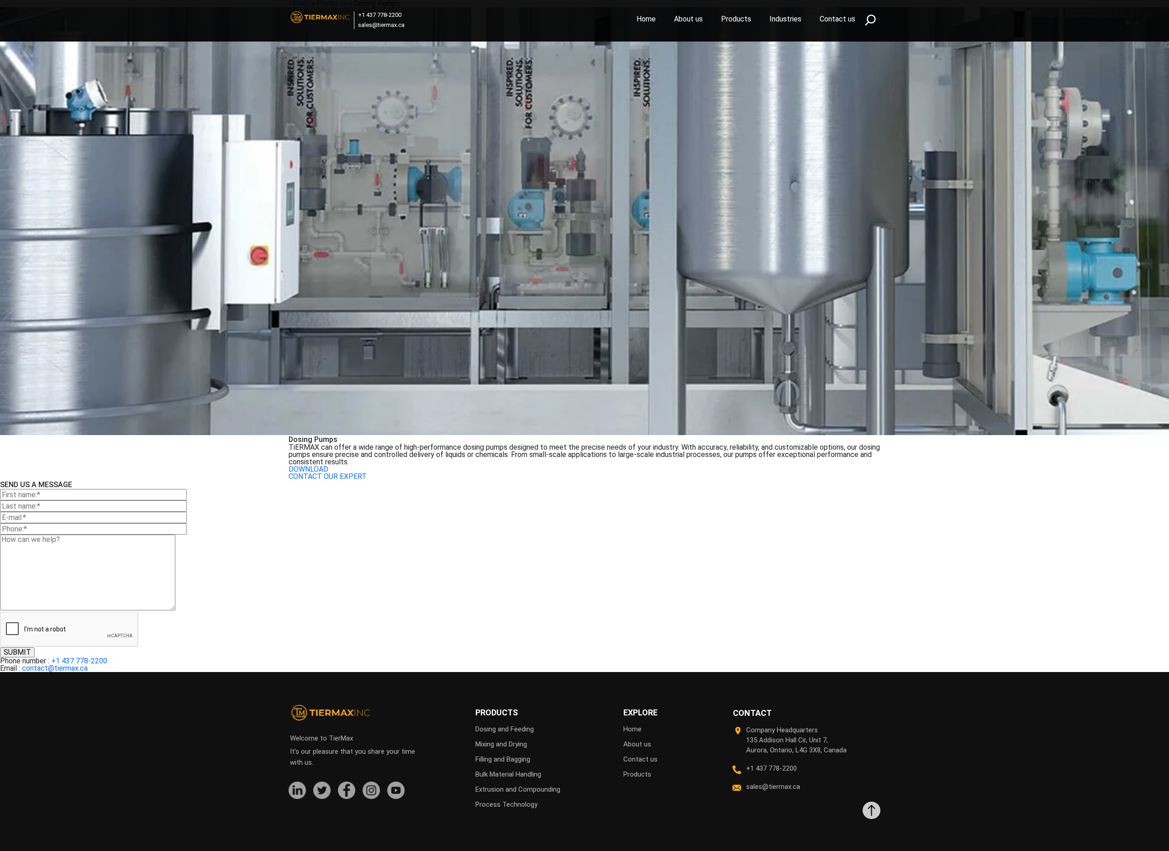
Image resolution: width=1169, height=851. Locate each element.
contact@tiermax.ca (55, 668)
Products (736, 19)
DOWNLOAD (308, 469)
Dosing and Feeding (504, 729)
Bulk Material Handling (508, 774)
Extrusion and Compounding (517, 789)
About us (688, 19)
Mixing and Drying (501, 744)
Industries (785, 19)
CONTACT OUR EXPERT (328, 476)
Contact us (837, 19)
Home (646, 19)
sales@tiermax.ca (381, 24)
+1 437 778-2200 (379, 14)
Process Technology (506, 804)
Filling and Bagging (502, 759)
